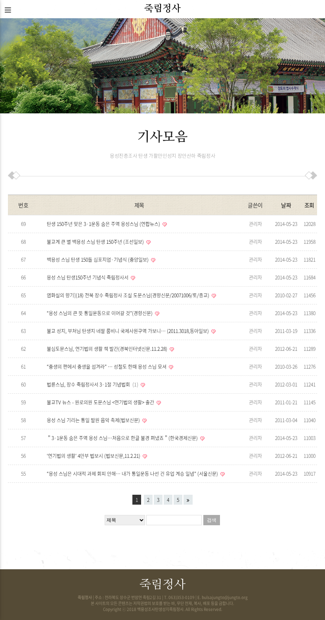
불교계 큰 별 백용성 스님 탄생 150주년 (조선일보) (96, 241)
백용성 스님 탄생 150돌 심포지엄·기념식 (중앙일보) (98, 259)
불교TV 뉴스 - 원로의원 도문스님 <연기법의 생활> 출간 (101, 402)
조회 (309, 205)
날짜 (286, 205)
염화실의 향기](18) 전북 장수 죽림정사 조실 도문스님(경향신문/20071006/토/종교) (128, 295)
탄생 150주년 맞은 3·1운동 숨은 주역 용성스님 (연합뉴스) (104, 224)
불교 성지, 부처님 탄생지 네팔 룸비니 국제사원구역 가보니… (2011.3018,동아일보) (128, 331)
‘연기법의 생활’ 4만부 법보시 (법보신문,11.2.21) (94, 455)
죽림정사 (162, 8)
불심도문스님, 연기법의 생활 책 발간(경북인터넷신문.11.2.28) (107, 348)
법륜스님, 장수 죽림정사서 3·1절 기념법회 (92, 384)
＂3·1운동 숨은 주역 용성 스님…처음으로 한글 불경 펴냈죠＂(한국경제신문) (123, 438)
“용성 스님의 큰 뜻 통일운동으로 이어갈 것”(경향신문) (100, 313)
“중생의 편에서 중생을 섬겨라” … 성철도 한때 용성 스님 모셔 (107, 366)
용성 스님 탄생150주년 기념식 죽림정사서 (88, 277)
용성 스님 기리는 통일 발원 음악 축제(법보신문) (94, 420)
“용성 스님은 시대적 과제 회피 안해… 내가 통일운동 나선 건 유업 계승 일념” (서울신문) (133, 473)
